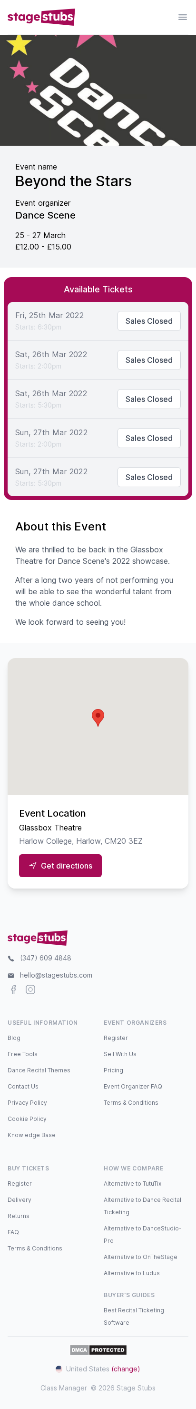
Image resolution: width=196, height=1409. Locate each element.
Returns (18, 1215)
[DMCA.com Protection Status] (98, 1350)
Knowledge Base (32, 1135)
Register (116, 1037)
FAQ (13, 1232)
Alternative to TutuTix (132, 1183)
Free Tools (23, 1054)
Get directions (66, 865)
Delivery (19, 1199)
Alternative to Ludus (132, 1273)
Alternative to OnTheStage (140, 1256)
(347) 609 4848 (45, 958)
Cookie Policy (27, 1118)
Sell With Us (120, 1054)
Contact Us (23, 1086)
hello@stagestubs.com (56, 975)
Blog (14, 1037)
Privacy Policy (27, 1102)
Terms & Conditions (131, 1102)
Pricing (113, 1070)
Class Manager (63, 1388)
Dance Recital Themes (39, 1070)
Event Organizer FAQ (133, 1086)
